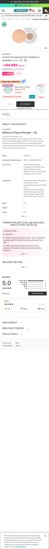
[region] (24, 540)
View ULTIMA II (10, 334)
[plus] (11, 104)
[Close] (45, 535)
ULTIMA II (6, 54)
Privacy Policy (20, 547)
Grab (32, 97)
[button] (46, 10)
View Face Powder (13, 328)
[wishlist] (21, 60)
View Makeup (10, 322)
